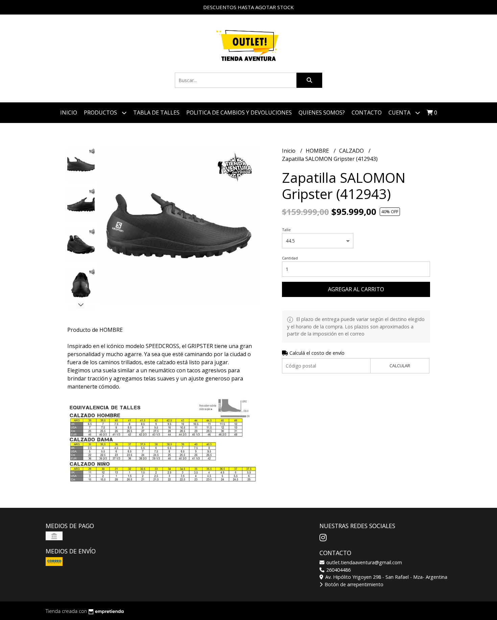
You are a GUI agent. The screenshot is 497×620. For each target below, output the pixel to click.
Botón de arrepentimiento (353, 584)
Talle (286, 229)
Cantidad (290, 258)
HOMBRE (318, 150)
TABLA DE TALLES (156, 112)
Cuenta (400, 112)
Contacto (367, 112)
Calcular (399, 366)
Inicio (68, 112)
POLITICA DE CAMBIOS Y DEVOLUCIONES (239, 112)
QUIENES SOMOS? (322, 112)
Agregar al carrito (356, 289)
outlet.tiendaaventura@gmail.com (363, 562)
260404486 (338, 570)
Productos (101, 112)
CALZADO (352, 150)
